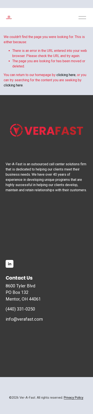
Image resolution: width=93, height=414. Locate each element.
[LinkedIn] (9, 264)
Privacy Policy (73, 398)
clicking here (65, 75)
